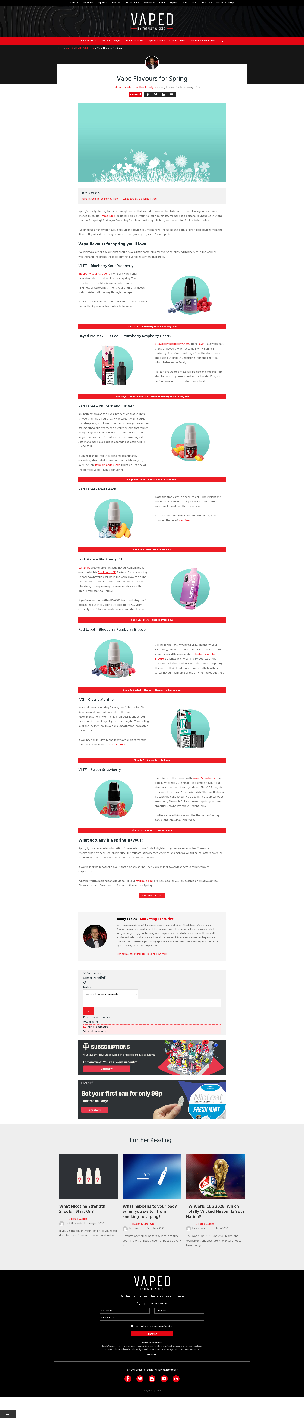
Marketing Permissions (152, 1342)
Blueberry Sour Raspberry (94, 274)
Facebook (128, 1379)
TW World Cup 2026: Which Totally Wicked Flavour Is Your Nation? (215, 1211)
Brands (162, 2)
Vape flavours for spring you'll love (100, 198)
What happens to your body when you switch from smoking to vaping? (150, 1211)
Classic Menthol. (116, 745)
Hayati (201, 344)
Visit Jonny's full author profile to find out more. (142, 954)
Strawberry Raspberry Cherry (172, 344)
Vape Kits (102, 2)
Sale (194, 2)
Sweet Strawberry (203, 778)
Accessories (149, 2)
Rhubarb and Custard (108, 465)
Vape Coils (116, 2)
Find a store (206, 2)
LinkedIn (176, 1379)
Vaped (69, 48)
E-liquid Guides (123, 87)
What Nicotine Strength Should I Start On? (82, 1209)
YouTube (164, 1379)
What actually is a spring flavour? (140, 198)
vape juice (108, 216)
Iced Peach (185, 520)
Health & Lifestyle (85, 48)
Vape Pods (88, 2)
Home (60, 48)
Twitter (140, 1379)
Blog (185, 2)
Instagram (152, 1379)
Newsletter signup (225, 2)
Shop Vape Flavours (152, 895)
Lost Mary (84, 568)
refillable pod (144, 881)
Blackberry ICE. (107, 572)
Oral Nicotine (132, 2)
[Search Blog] (222, 41)
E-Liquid (74, 2)
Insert (8, 1414)
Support (174, 2)
